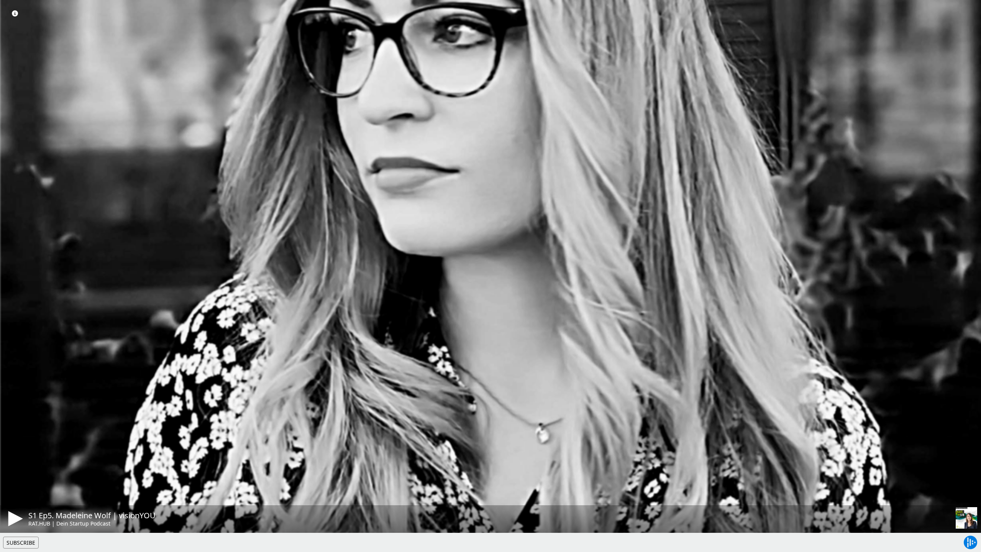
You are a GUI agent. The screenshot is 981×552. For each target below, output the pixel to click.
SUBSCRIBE (21, 542)
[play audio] (14, 518)
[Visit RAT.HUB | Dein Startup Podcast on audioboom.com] (966, 518)
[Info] (15, 13)
